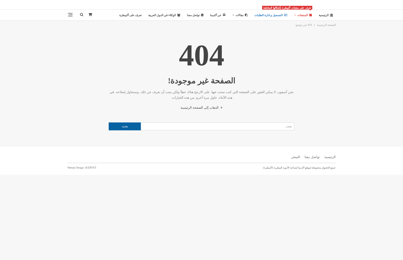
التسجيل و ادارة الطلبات (268, 15)
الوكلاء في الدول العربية (162, 15)
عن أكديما (215, 15)
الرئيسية (324, 15)
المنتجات (301, 13)
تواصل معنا (193, 15)
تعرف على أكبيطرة (130, 15)
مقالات (239, 15)
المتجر (295, 157)
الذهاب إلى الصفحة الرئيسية (200, 107)
